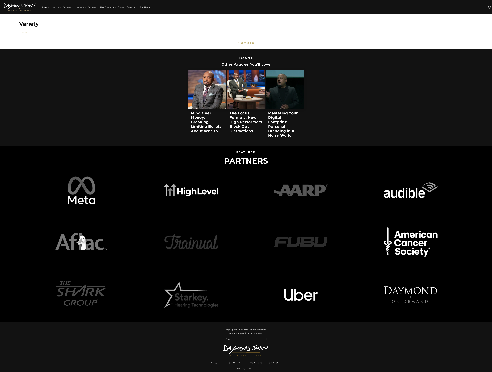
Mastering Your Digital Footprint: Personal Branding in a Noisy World (283, 124)
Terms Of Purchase (273, 363)
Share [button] (24, 32)
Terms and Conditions (234, 363)
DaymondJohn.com (249, 369)
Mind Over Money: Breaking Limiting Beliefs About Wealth (206, 122)
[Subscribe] (266, 339)
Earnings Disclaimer (254, 363)
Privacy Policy (217, 363)
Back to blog (247, 42)
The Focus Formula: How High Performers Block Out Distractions (245, 122)
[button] (45, 7)
